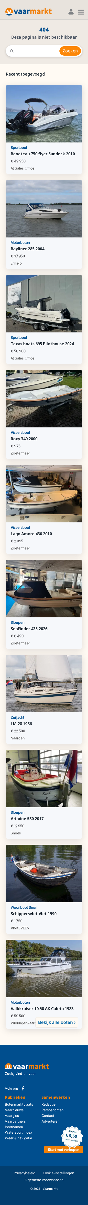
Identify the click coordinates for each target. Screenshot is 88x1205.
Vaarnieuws (14, 1110)
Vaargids (12, 1115)
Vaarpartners (15, 1121)
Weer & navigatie (18, 1138)
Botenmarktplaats (19, 1104)
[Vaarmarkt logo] (28, 12)
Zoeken (70, 50)
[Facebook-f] (23, 1088)
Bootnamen (14, 1127)
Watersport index (18, 1132)
